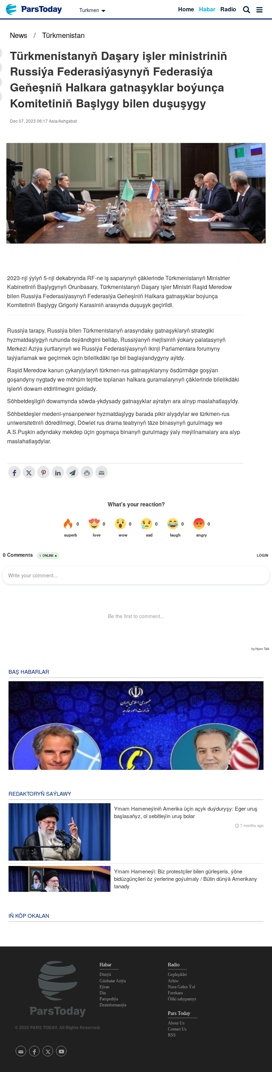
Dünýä (105, 974)
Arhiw (173, 980)
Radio (228, 9)
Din (103, 992)
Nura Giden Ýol (181, 986)
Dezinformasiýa (113, 1004)
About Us (176, 1023)
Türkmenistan (63, 35)
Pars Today (37, 9)
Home (186, 9)
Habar (207, 9)
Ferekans (175, 992)
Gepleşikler (177, 974)
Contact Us (177, 1029)
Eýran (104, 986)
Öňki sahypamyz (182, 998)
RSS (172, 1035)
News (18, 35)
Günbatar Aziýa (113, 980)
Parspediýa (109, 998)
